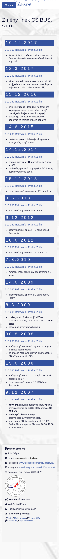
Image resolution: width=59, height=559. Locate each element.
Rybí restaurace (26, 521)
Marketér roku (20, 518)
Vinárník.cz (12, 521)
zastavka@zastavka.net (27, 458)
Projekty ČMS (34, 518)
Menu (8, 5)
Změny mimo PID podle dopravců (45, 1)
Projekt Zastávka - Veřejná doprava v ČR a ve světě (18, 1)
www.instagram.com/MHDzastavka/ (37, 467)
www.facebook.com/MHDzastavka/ (36, 463)
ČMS (9, 518)
